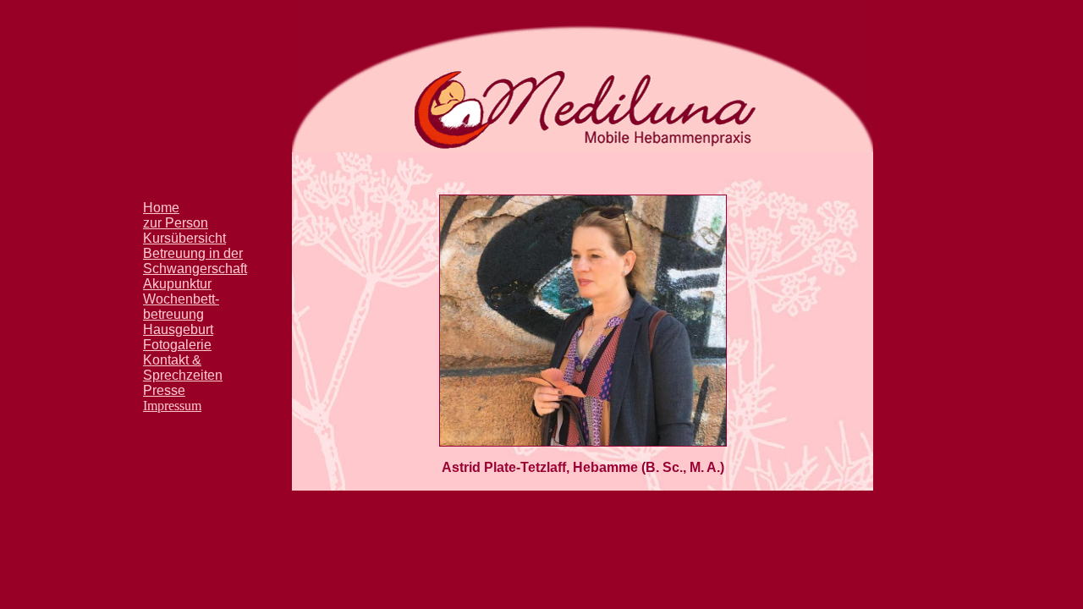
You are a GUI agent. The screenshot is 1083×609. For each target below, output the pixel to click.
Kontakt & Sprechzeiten (183, 367)
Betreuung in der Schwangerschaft (195, 261)
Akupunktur (177, 284)
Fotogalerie (177, 344)
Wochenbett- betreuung (181, 306)
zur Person (175, 223)
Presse (164, 390)
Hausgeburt (178, 329)
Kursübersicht (184, 238)
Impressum (172, 405)
